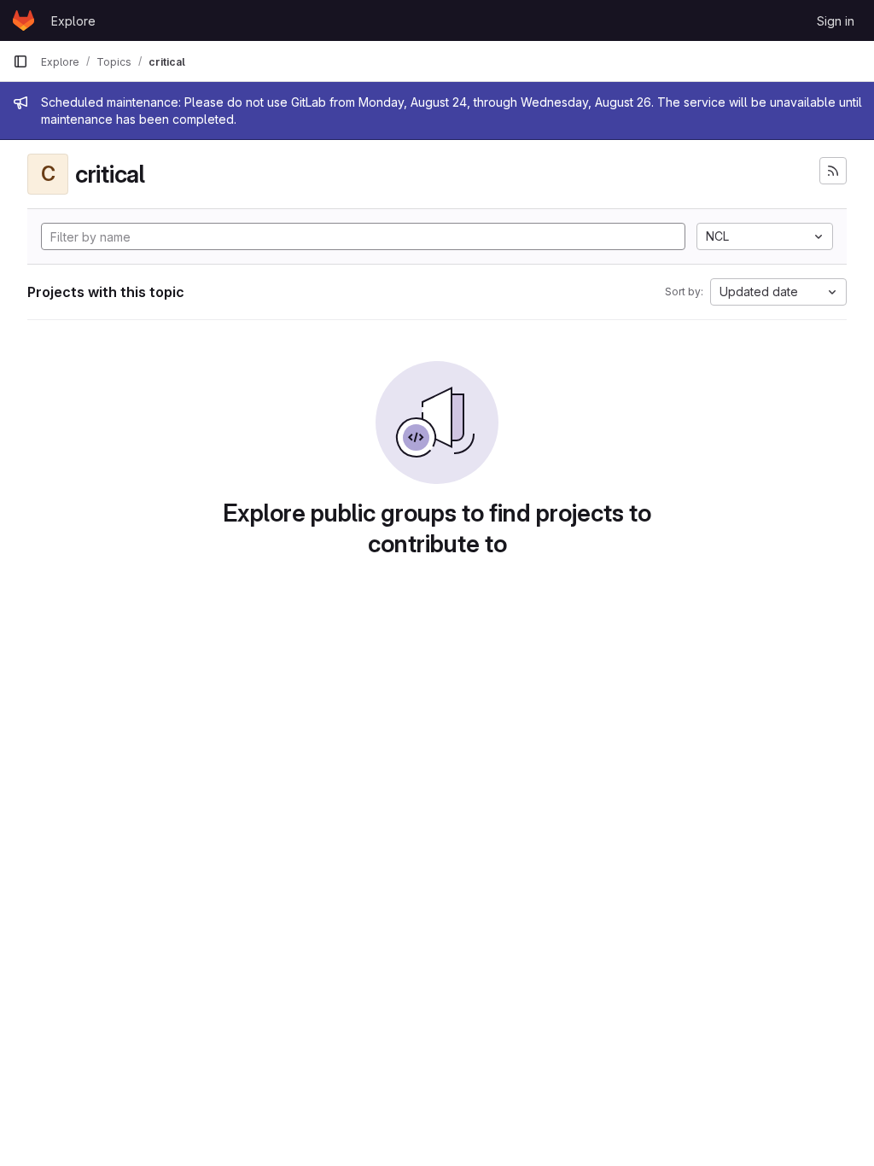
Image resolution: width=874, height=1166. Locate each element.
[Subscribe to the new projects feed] (833, 170)
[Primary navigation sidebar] (20, 61)
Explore (73, 21)
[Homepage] (23, 20)
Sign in (835, 21)
